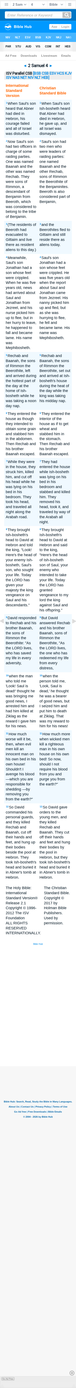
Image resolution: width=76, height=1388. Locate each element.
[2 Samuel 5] (70, 630)
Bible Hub (38, 944)
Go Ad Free (8, 1379)
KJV (68, 73)
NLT (38, 77)
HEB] (45, 77)
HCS (60, 73)
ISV (9, 77)
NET (23, 77)
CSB (45, 73)
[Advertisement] (43, 1034)
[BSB (37, 73)
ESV (53, 73)
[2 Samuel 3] (5, 630)
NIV (31, 77)
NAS (16, 77)
